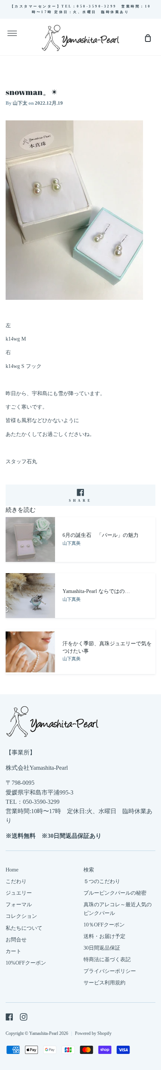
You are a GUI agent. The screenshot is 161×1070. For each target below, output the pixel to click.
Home (12, 870)
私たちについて (24, 928)
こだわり (16, 881)
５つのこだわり (101, 881)
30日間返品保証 (101, 948)
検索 (88, 870)
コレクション (21, 916)
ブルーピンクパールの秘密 (114, 893)
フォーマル (19, 904)
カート (13, 951)
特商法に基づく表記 (107, 959)
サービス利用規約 (104, 983)
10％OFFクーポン (104, 925)
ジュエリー (19, 893)
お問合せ (16, 940)
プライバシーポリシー (109, 971)
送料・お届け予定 (104, 936)
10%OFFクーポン (26, 963)
